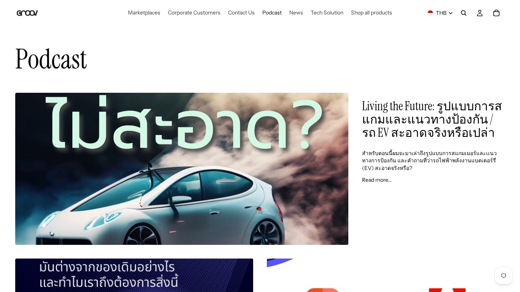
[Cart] (496, 13)
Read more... (377, 179)
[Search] (463, 13)
